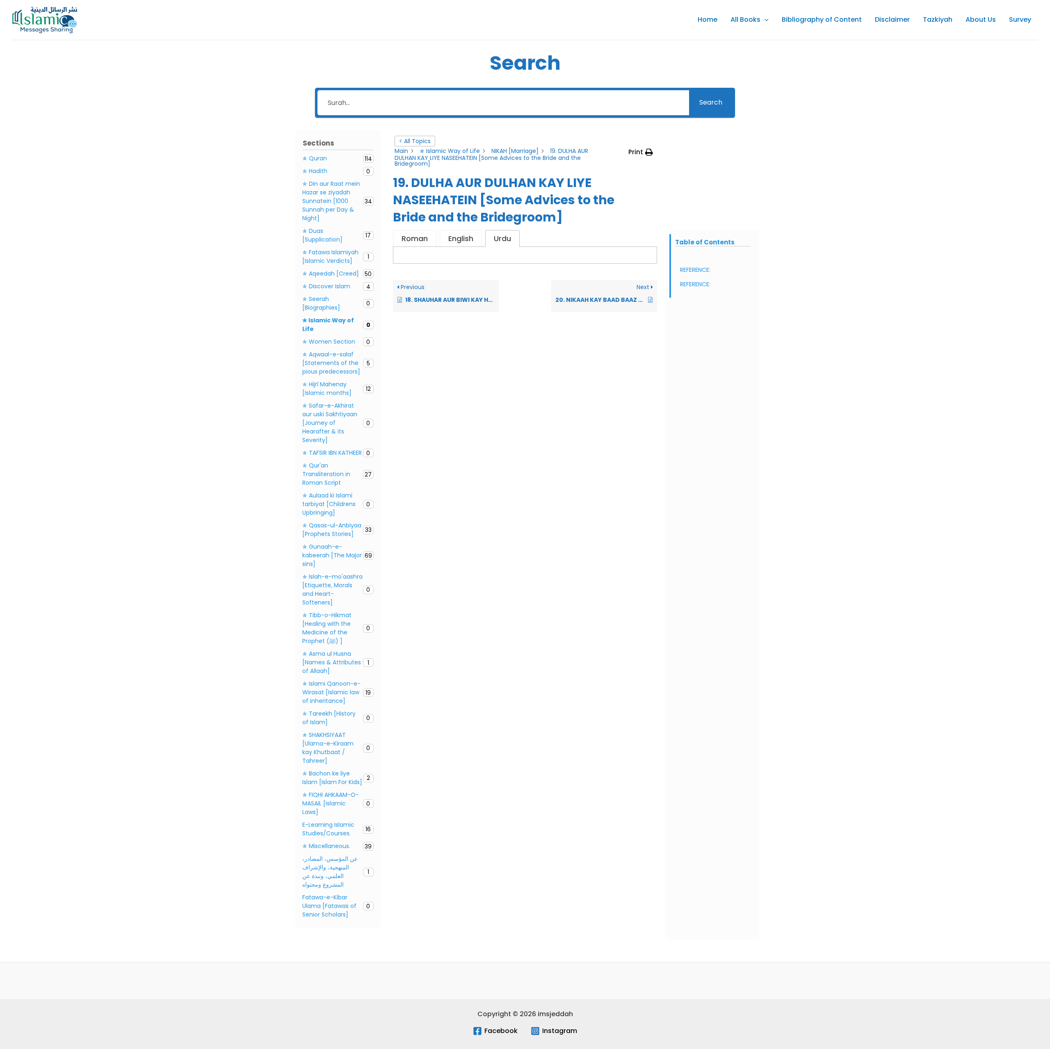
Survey (1020, 19)
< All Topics (415, 141)
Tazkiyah (937, 19)
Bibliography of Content (822, 19)
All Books (745, 19)
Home (707, 19)
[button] (764, 19)
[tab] (414, 238)
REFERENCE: (695, 270)
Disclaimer (892, 19)
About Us (981, 19)
